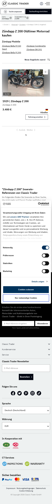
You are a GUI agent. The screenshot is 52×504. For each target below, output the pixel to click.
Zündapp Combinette (36, 46)
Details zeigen (38, 281)
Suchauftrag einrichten (38, 11)
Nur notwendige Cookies (26, 298)
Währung (7, 419)
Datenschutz (41, 488)
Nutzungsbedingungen (26, 488)
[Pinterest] (26, 393)
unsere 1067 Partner (19, 217)
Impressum (10, 488)
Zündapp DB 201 (34, 49)
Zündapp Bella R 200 (11, 52)
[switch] (45, 255)
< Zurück (5, 24)
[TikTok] (39, 393)
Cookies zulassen (26, 289)
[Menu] (41, 3)
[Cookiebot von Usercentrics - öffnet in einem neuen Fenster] (38, 204)
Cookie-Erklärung (26, 491)
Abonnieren (42, 323)
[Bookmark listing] (45, 71)
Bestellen (25, 376)
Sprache (6, 403)
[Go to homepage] (15, 3)
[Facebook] (13, 393)
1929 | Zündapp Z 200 (16, 101)
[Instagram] (32, 393)
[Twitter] (19, 393)
